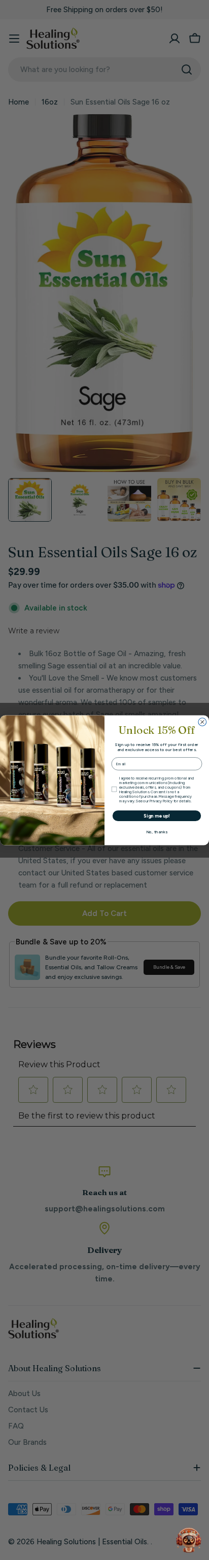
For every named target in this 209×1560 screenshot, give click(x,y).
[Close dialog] (202, 722)
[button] (189, 1539)
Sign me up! (157, 815)
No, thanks (156, 831)
